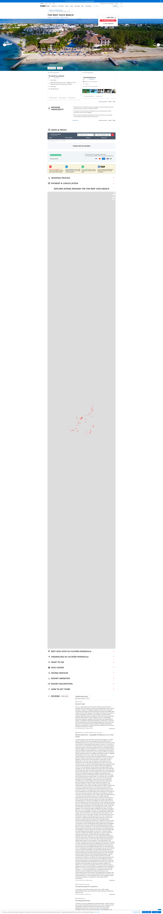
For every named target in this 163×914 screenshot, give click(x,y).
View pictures (51, 68)
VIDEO (60, 68)
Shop (46, 3)
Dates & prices (56, 17)
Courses (71, 6)
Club (50, 3)
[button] (86, 419)
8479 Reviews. (57, 77)
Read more (75, 120)
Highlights (49, 17)
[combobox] (102, 6)
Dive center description (89, 96)
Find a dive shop (111, 3)
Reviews (66, 17)
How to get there (71, 97)
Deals (82, 6)
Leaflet (114, 648)
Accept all (156, 912)
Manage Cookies (136, 912)
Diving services (99, 96)
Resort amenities (62, 97)
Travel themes (88, 6)
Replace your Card (104, 3)
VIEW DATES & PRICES (109, 20)
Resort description (53, 97)
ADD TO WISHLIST (109, 23)
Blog (53, 3)
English (116, 3)
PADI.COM (41, 3)
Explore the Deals (90, 1)
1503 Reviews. (92, 79)
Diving (66, 6)
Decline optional (146, 912)
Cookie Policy (97, 912)
